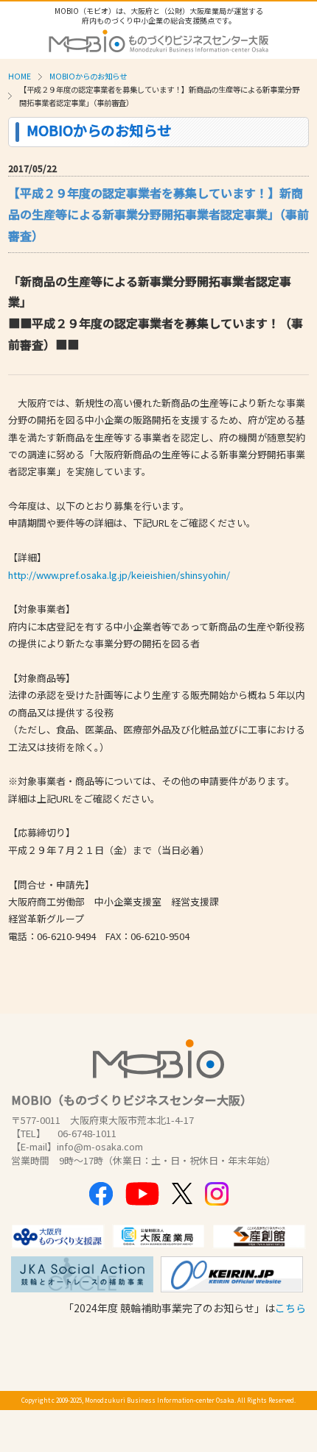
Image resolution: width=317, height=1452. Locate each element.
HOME (19, 76)
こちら (290, 1307)
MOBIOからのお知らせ (88, 76)
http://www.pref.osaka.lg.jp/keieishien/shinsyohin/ (119, 575)
